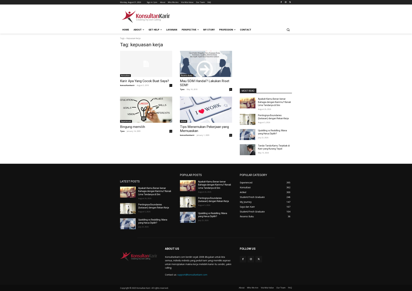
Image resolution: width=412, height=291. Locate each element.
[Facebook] (281, 2)
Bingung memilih (132, 127)
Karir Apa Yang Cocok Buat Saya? (144, 81)
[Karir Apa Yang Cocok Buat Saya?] (146, 64)
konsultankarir (127, 85)
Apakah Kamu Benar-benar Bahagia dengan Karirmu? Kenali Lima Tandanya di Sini (274, 102)
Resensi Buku (186, 75)
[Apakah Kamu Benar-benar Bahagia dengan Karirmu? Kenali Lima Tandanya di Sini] (247, 102)
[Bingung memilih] (146, 110)
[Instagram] (285, 2)
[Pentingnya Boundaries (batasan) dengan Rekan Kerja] (247, 119)
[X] (290, 2)
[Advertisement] (230, 16)
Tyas (182, 89)
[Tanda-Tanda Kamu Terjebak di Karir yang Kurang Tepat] (247, 149)
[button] (288, 30)
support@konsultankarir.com (192, 274)
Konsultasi (125, 75)
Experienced (126, 121)
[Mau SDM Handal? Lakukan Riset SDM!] (206, 64)
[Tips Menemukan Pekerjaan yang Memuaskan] (206, 110)
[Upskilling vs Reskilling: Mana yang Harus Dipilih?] (247, 134)
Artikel (183, 121)
